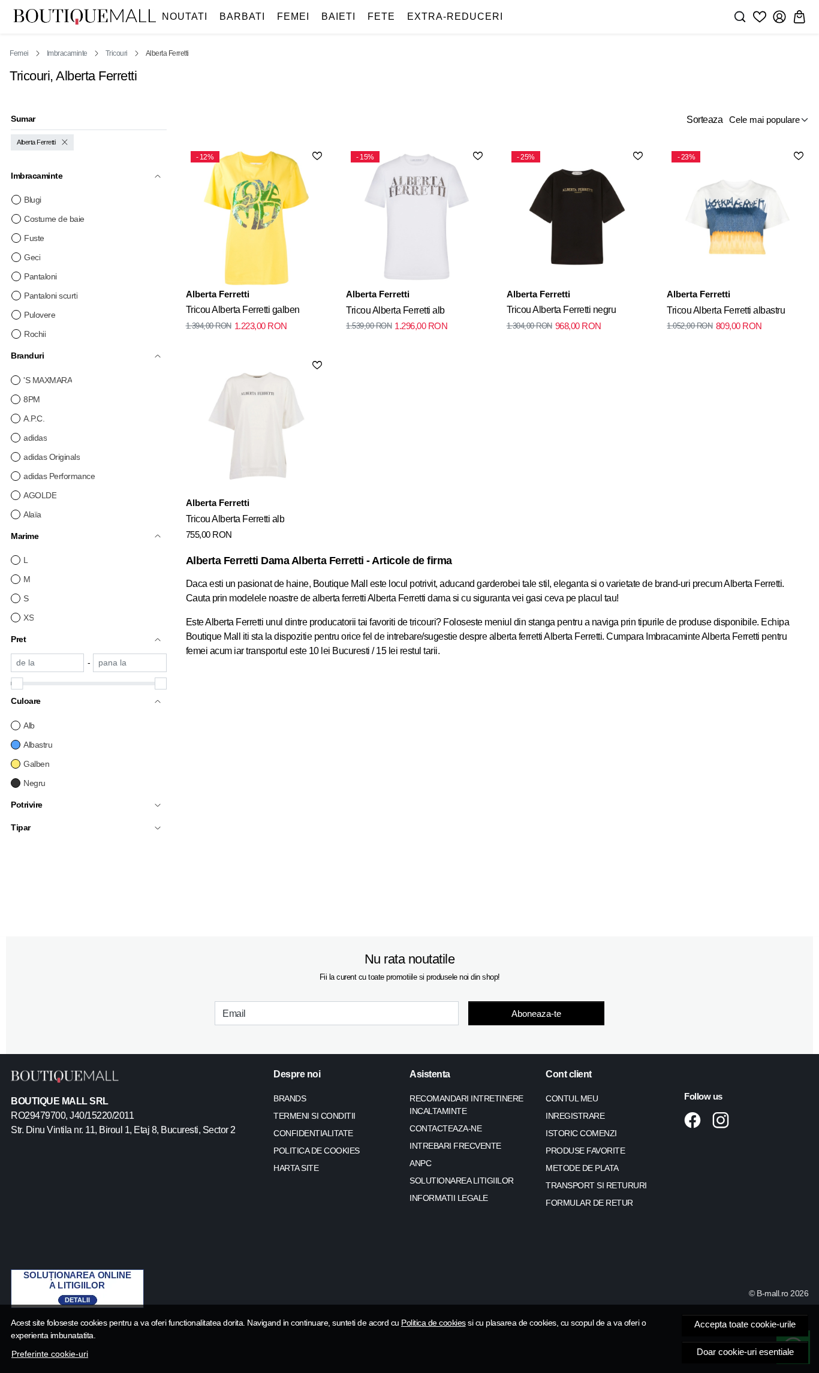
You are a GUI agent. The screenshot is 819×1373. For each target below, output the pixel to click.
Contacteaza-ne (445, 1128)
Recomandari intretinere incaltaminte (466, 1105)
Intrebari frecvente (455, 1146)
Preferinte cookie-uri (49, 1354)
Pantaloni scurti (50, 295)
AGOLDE (39, 495)
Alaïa (32, 514)
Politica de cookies (433, 1322)
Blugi (32, 199)
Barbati (242, 16)
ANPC (420, 1163)
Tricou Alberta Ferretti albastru (726, 310)
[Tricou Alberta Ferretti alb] (256, 426)
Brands (289, 1098)
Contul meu (572, 1098)
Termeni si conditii (314, 1116)
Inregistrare (575, 1116)
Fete (381, 16)
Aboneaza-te (536, 1013)
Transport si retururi (596, 1185)
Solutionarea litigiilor (462, 1180)
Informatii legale (449, 1198)
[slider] (17, 683)
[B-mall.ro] (84, 17)
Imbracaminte (67, 53)
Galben (36, 764)
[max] (129, 663)
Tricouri (117, 53)
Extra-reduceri (455, 16)
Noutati (184, 16)
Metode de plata (582, 1168)
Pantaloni (40, 276)
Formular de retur (589, 1203)
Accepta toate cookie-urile (745, 1324)
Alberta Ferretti (36, 142)
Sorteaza (704, 120)
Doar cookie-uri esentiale (745, 1352)
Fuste (34, 238)
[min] (47, 663)
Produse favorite (585, 1150)
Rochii (35, 334)
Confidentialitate (313, 1133)
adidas (35, 437)
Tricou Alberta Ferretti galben (243, 310)
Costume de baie (54, 219)
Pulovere (39, 315)
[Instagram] (724, 1120)
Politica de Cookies (316, 1150)
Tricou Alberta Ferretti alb (395, 310)
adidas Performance (59, 476)
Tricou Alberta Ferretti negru (561, 310)
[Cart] (799, 17)
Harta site (295, 1168)
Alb (29, 725)
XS (28, 617)
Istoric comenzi (581, 1133)
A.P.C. (33, 418)
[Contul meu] (779, 17)
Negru (34, 783)
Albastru (37, 744)
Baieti (338, 16)
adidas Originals (51, 457)
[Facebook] (695, 1120)
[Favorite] (759, 17)
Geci (32, 257)
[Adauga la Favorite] (317, 156)
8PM (31, 399)
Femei (293, 16)
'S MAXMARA (47, 380)
